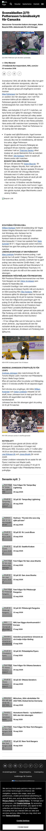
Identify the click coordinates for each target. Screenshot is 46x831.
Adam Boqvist (30, 164)
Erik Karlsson (19, 156)
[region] (23, 806)
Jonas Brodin (25, 454)
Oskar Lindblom (20, 392)
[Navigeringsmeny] (42, 4)
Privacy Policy (8, 801)
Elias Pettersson (8, 94)
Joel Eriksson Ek (8, 454)
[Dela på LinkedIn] (14, 74)
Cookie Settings (23, 803)
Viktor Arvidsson (27, 281)
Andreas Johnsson (10, 373)
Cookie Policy (24, 801)
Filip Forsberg (26, 292)
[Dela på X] (9, 74)
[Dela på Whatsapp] (4, 74)
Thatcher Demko (27, 150)
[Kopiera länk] (19, 74)
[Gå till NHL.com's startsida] (4, 4)
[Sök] (11, 4)
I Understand (23, 827)
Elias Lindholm (8, 254)
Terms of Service (13, 816)
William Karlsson (8, 228)
